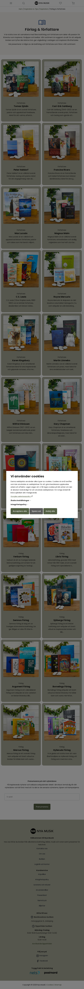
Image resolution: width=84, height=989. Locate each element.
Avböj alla (50, 511)
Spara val (36, 511)
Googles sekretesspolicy (21, 496)
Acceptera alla (20, 511)
